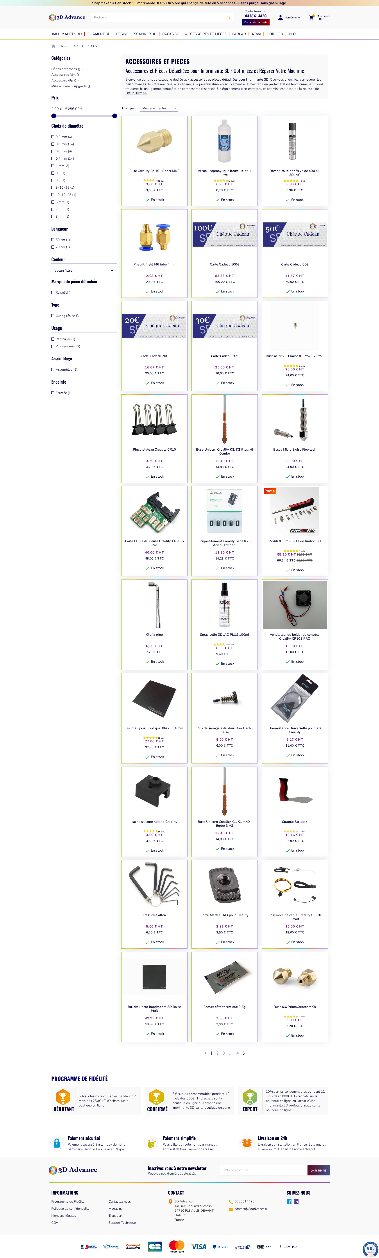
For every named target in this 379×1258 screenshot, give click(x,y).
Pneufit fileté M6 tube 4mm (154, 264)
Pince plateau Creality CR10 (154, 450)
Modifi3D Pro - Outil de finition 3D (294, 541)
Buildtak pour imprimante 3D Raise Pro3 (154, 1009)
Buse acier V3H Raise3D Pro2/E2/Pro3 (295, 356)
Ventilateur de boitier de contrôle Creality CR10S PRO (295, 637)
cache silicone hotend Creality (154, 822)
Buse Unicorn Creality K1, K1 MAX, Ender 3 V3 (224, 824)
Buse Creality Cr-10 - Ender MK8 (154, 171)
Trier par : (129, 108)
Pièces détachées (65, 69)
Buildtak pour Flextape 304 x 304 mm (154, 728)
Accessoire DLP (63, 80)
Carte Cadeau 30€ (224, 356)
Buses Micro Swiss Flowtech (294, 450)
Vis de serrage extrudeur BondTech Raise (224, 730)
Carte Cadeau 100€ (224, 264)
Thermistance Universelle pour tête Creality (294, 730)
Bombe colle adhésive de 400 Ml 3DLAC (295, 173)
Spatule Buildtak (294, 822)
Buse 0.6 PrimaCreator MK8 (295, 1007)
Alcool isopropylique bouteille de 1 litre (224, 173)
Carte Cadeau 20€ (154, 356)
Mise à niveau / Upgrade (70, 86)
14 (237, 1053)
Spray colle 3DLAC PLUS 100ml (224, 635)
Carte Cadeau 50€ (294, 264)
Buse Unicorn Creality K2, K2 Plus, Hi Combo (224, 452)
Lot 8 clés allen (154, 915)
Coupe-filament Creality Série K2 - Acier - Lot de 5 (224, 543)
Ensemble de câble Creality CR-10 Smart (294, 917)
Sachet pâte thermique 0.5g (225, 1007)
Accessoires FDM (65, 74)
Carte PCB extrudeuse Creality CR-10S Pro (154, 543)
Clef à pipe (154, 635)
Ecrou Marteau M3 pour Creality (224, 915)
